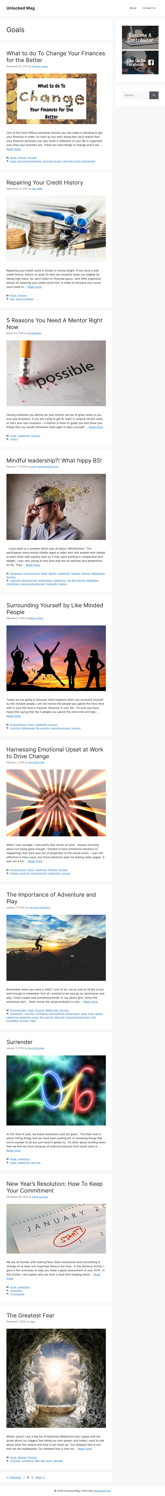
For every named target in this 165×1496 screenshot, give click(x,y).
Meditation (92, 580)
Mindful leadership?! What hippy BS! (54, 460)
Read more (13, 149)
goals (13, 161)
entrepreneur (45, 580)
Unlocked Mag (20, 8)
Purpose (22, 295)
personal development (29, 161)
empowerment (29, 580)
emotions (24, 873)
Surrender (19, 1042)
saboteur (58, 1460)
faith (37, 1460)
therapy (63, 584)
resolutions (16, 1290)
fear (43, 1460)
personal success (52, 161)
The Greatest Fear (30, 1315)
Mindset (22, 157)
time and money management (79, 161)
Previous (13, 1477)
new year (36, 1162)
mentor (14, 439)
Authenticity (16, 1013)
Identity (53, 573)
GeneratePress (102, 1490)
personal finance (25, 299)
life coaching (79, 580)
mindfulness (12, 584)
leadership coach (29, 1017)
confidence (42, 1013)
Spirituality (51, 584)
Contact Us (149, 7)
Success (32, 157)
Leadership (24, 435)
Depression (16, 573)
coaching (15, 580)
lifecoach (60, 1017)
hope (91, 1013)
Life (69, 580)
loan (12, 299)
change (14, 873)
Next (40, 1477)
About (133, 7)
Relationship (98, 573)
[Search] (154, 95)
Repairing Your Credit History (44, 182)
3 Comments (17, 1294)
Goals (13, 157)
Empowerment (32, 573)
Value (33, 1020)
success (76, 728)
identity (99, 1013)
